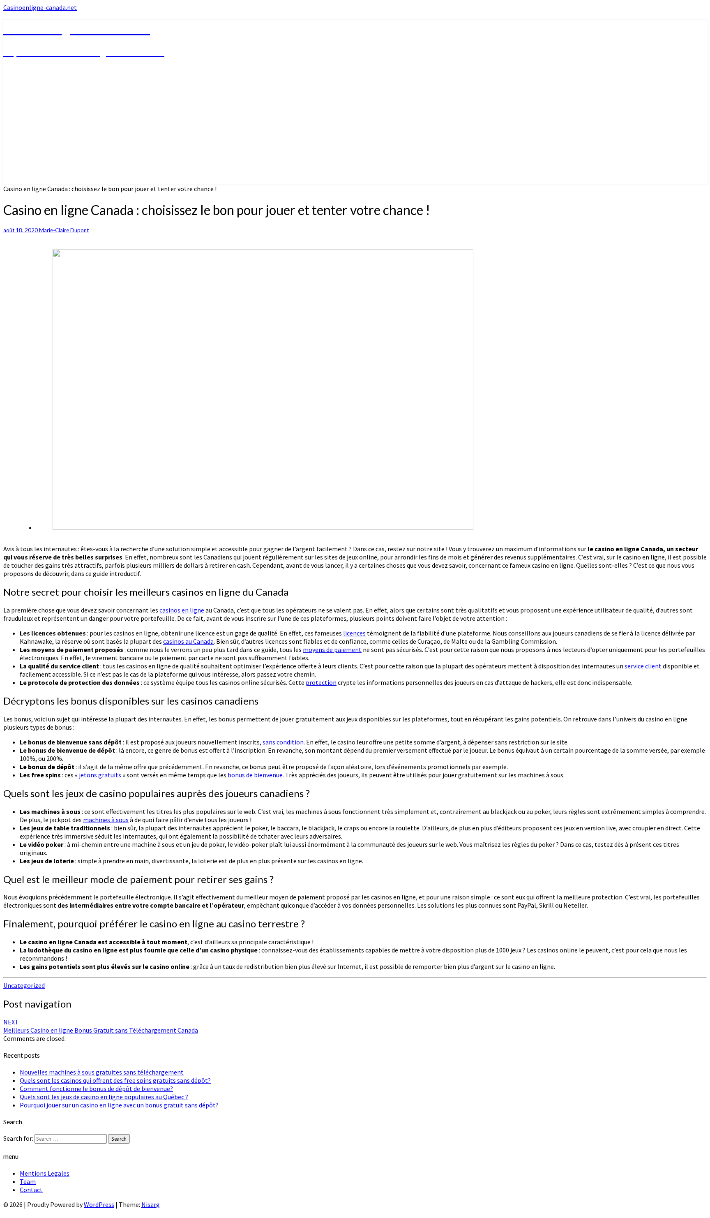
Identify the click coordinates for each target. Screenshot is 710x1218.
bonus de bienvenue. (256, 775)
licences (354, 633)
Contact (31, 1190)
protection (321, 682)
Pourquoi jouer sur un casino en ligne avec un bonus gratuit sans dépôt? (119, 1105)
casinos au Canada (188, 641)
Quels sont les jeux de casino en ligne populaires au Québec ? (104, 1097)
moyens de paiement (332, 649)
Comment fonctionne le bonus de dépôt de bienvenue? (96, 1088)
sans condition (283, 742)
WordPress (99, 1204)
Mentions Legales (44, 1173)
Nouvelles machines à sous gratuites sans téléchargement (102, 1072)
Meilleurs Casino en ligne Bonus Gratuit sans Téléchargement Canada (100, 1026)
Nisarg (150, 1204)
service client (643, 666)
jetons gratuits (100, 775)
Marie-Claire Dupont (64, 230)
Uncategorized (24, 985)
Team (28, 1181)
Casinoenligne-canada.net (40, 7)
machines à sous (106, 820)
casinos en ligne (181, 610)
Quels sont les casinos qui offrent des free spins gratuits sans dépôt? (115, 1080)
